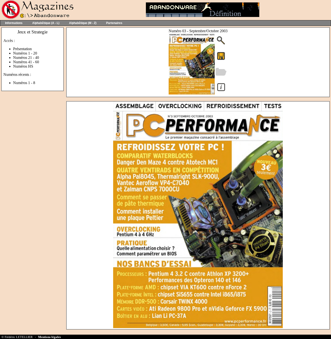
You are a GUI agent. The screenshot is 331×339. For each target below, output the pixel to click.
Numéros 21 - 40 (26, 57)
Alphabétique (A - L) (45, 23)
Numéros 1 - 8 (24, 83)
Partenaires (114, 23)
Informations (14, 23)
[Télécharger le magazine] (192, 93)
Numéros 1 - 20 (25, 53)
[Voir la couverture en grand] (221, 44)
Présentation (22, 49)
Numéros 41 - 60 (26, 62)
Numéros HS (23, 66)
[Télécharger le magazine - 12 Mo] (221, 59)
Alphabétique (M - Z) (82, 23)
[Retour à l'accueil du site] (37, 18)
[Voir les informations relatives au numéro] (221, 91)
